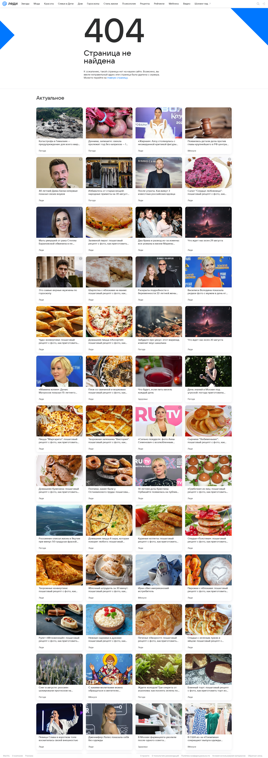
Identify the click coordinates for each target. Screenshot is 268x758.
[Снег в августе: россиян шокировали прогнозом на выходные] (59, 677)
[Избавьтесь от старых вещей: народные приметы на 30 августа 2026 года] (109, 180)
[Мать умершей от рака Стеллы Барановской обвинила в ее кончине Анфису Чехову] (59, 230)
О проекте (144, 756)
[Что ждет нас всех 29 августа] (208, 230)
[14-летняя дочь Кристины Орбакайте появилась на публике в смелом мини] (159, 478)
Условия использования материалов (229, 756)
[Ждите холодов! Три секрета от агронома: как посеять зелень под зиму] (159, 677)
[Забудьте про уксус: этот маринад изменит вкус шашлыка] (159, 329)
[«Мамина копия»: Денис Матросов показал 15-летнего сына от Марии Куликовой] (59, 379)
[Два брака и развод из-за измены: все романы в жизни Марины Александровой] (159, 230)
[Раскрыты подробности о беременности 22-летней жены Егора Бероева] (159, 279)
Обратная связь (255, 756)
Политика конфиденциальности (195, 756)
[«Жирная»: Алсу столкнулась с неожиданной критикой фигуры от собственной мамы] (159, 130)
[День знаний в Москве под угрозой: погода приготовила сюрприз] (208, 379)
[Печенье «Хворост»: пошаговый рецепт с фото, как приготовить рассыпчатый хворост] (159, 627)
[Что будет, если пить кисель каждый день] (159, 379)
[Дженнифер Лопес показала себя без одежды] (109, 726)
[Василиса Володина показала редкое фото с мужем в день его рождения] (208, 279)
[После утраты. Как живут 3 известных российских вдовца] (159, 180)
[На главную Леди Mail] (12, 3)
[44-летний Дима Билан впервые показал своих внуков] (59, 180)
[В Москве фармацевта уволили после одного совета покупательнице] (159, 726)
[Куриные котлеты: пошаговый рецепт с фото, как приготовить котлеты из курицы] (159, 528)
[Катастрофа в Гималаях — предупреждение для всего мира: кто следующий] (59, 130)
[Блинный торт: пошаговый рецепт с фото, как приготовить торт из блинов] (208, 677)
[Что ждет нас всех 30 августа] (208, 329)
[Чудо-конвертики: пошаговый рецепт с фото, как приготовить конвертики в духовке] (59, 329)
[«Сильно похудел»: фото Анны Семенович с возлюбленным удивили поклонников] (159, 428)
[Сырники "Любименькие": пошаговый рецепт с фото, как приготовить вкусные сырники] (208, 428)
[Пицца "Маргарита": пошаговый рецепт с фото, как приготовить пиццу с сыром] (59, 428)
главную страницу (117, 77)
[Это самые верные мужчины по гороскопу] (59, 279)
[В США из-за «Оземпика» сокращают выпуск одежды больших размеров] (208, 726)
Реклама (29, 756)
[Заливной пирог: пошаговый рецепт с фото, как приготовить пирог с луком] (109, 230)
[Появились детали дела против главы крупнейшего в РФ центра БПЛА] (208, 130)
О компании (17, 756)
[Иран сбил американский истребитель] (159, 577)
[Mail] (4, 3)
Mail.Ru (6, 756)
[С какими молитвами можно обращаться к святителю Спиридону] (109, 677)
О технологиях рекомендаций (165, 756)
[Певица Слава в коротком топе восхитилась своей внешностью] (59, 726)
